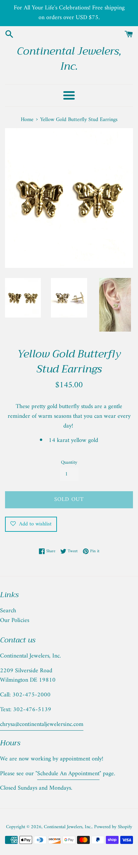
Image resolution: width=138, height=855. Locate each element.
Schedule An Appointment (68, 773)
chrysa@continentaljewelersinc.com (41, 724)
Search (8, 611)
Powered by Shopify (113, 827)
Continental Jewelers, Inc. (69, 59)
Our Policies (14, 620)
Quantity (69, 462)
